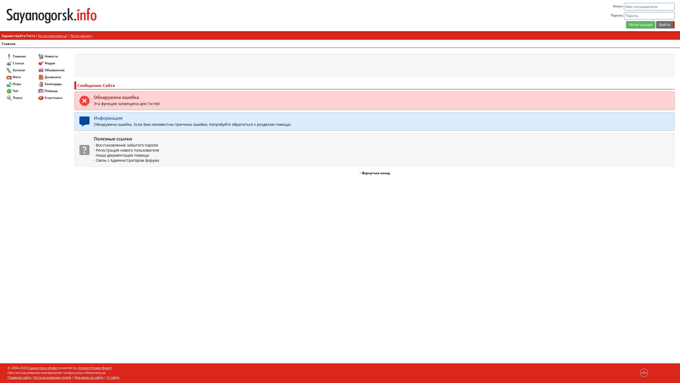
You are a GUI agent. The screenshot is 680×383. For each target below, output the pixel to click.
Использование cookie (52, 377)
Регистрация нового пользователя (127, 150)
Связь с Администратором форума (127, 160)
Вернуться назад (376, 173)
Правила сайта (19, 377)
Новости (51, 56)
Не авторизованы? (52, 36)
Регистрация (640, 24)
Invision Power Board (95, 367)
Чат (16, 91)
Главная (8, 43)
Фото (17, 77)
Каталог (19, 70)
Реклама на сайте (89, 377)
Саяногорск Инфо (42, 367)
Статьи (18, 63)
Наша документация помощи (122, 155)
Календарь (53, 84)
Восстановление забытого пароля (127, 145)
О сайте (113, 377)
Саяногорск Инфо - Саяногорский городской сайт (116, 15)
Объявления (55, 70)
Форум (50, 63)
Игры (17, 84)
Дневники (53, 77)
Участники (53, 97)
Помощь (51, 91)
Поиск (18, 97)
